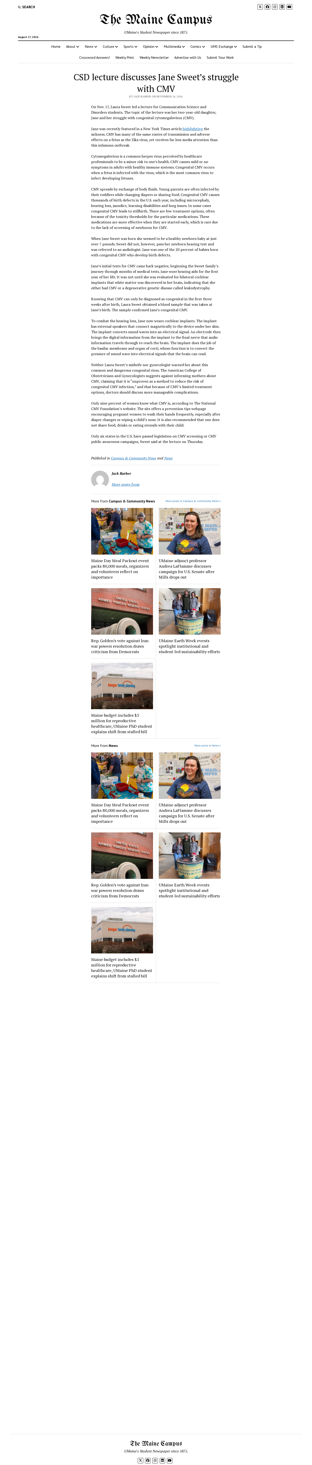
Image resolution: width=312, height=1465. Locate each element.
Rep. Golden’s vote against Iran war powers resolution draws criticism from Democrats (119, 646)
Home (56, 46)
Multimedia (172, 46)
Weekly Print (124, 57)
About (70, 46)
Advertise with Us (187, 57)
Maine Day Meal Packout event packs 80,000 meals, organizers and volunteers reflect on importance (120, 569)
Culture (108, 46)
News (89, 46)
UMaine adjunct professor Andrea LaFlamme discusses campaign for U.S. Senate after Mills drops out (186, 569)
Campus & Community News (133, 458)
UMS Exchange (222, 46)
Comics (195, 46)
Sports (129, 46)
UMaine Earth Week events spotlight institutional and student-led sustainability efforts (189, 646)
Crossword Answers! (94, 57)
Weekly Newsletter (154, 57)
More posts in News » (208, 745)
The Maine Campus (156, 20)
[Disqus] (156, 1044)
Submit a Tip (252, 46)
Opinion (148, 46)
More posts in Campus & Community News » (193, 501)
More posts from (126, 484)
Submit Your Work (220, 57)
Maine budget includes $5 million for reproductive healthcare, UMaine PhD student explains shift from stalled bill (121, 723)
